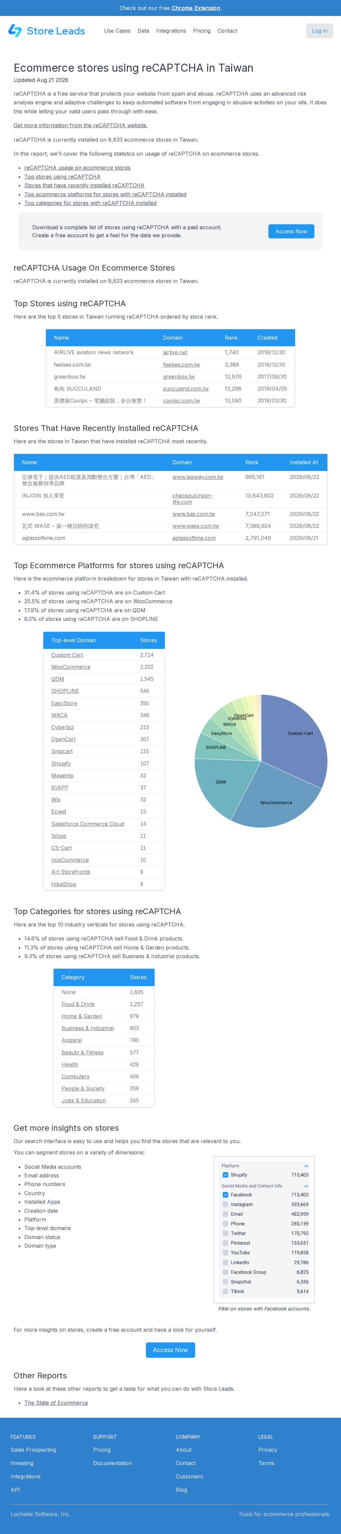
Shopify (61, 763)
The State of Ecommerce (56, 1402)
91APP (59, 787)
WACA (59, 715)
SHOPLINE (65, 691)
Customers (189, 1476)
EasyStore (64, 703)
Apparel (72, 1040)
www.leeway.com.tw (197, 477)
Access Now (291, 231)
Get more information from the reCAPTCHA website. (81, 125)
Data (143, 30)
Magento (62, 775)
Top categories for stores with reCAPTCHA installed (90, 203)
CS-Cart (61, 847)
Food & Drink (78, 1004)
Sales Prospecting (33, 1449)
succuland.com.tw (186, 388)
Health (70, 1064)
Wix (56, 799)
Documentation (112, 1463)
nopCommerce (70, 859)
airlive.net (175, 352)
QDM (57, 679)
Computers (76, 1076)
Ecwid (58, 811)
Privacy (267, 1449)
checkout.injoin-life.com (192, 498)
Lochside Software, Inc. (40, 1514)
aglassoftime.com (194, 538)
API (15, 1489)
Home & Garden (82, 1016)
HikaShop (63, 884)
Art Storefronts (70, 871)
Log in (319, 30)
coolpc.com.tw (181, 400)
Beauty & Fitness (83, 1052)
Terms (266, 1463)
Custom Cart (67, 655)
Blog (181, 1489)
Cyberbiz (62, 727)
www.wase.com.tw (195, 526)
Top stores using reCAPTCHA (62, 176)
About (183, 1449)
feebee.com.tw (181, 364)
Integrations (171, 30)
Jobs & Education (84, 1100)
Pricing (201, 30)
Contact (227, 30)
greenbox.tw (179, 376)
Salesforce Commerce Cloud (87, 823)
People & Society (83, 1088)
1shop (58, 835)
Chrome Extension (196, 8)
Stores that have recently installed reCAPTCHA (84, 185)
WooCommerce (71, 667)
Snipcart (62, 751)
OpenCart (63, 739)
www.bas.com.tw (193, 514)
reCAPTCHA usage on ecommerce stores (77, 167)
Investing (22, 1463)
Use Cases (117, 30)
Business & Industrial (88, 1028)
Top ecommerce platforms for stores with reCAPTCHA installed (105, 194)
